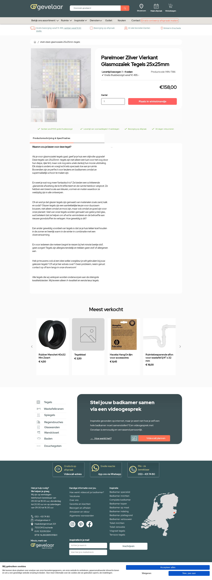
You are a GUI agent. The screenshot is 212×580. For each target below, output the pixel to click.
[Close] (174, 512)
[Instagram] (72, 524)
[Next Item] (86, 78)
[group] (106, 346)
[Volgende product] (180, 346)
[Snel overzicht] (52, 334)
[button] (170, 6)
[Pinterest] (81, 524)
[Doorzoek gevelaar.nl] (125, 8)
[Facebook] (89, 524)
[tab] (51, 138)
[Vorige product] (32, 346)
